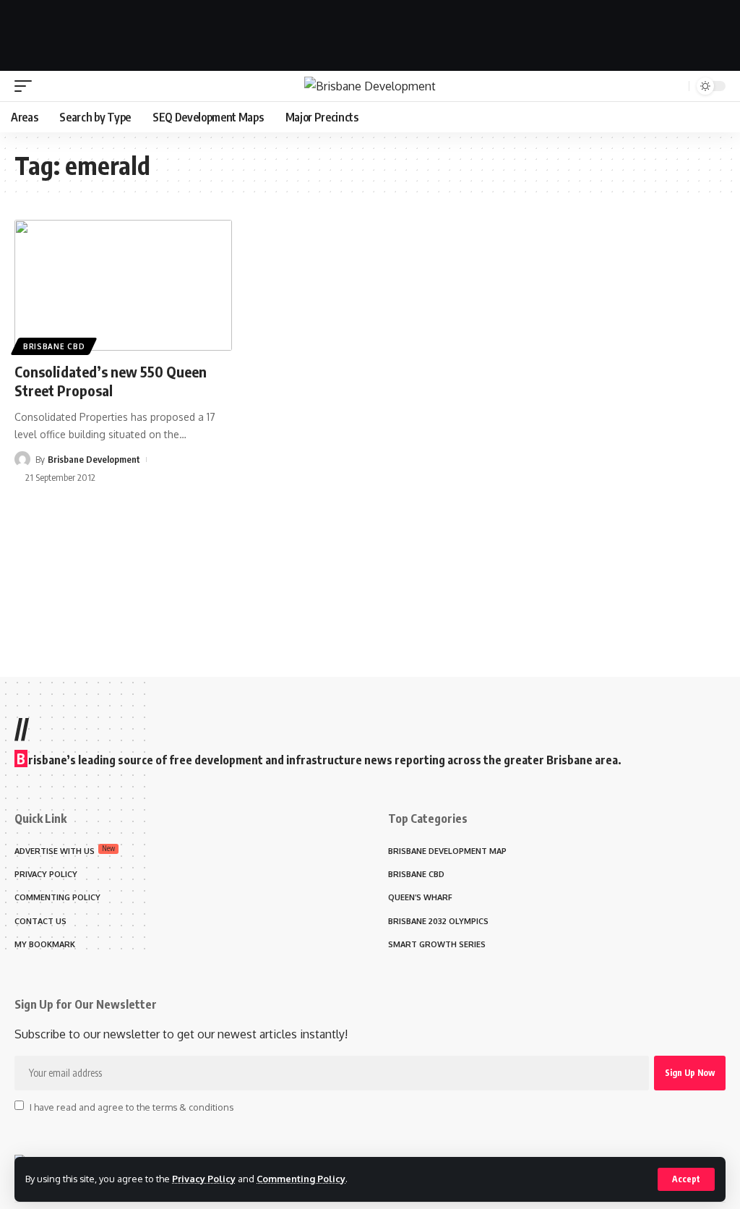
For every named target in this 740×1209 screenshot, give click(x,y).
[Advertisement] (370, 32)
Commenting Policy (301, 1178)
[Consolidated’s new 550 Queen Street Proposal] (123, 285)
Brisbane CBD (54, 346)
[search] (675, 86)
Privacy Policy (204, 1178)
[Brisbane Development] (370, 86)
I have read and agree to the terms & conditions (131, 1106)
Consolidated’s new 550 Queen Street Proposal (110, 380)
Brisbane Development (94, 459)
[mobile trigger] (26, 86)
